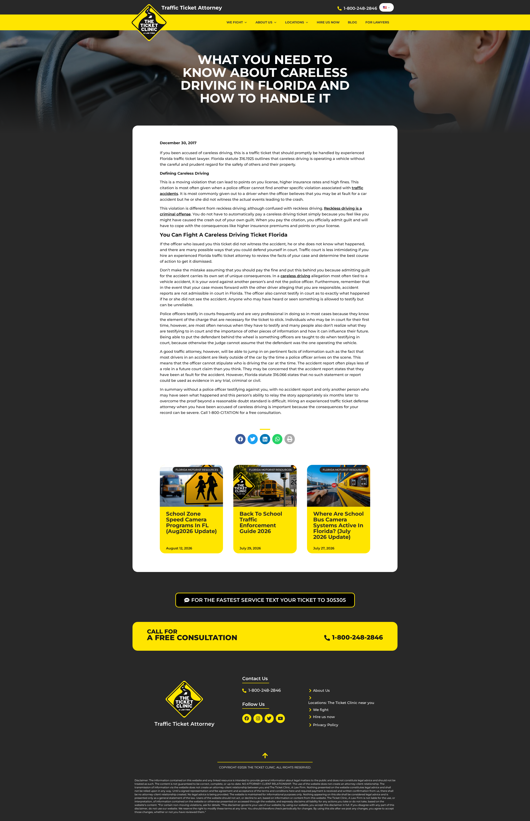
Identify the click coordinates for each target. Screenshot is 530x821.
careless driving (295, 276)
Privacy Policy (325, 725)
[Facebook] (246, 718)
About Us (263, 22)
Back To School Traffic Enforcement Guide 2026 (261, 522)
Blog (352, 22)
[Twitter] (269, 718)
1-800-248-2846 (360, 8)
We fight (321, 710)
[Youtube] (280, 718)
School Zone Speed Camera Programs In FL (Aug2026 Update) (191, 522)
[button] (240, 439)
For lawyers (377, 22)
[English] (386, 7)
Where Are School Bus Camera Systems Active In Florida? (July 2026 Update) (338, 525)
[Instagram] (258, 718)
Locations (294, 22)
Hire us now (328, 22)
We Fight (234, 22)
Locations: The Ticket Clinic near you (341, 703)
